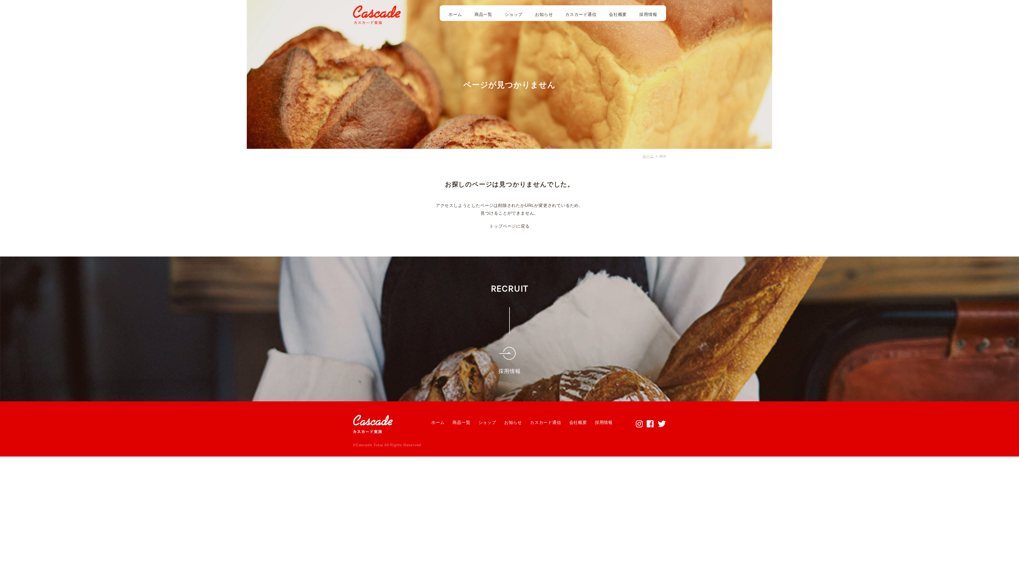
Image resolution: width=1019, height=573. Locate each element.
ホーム (455, 14)
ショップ (514, 14)
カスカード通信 (581, 14)
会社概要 (618, 14)
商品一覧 (483, 14)
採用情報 (648, 14)
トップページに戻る (509, 226)
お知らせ (544, 14)
